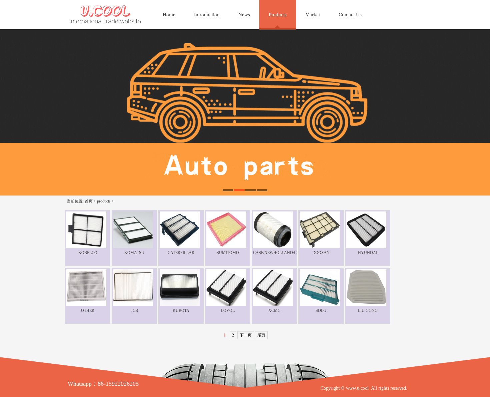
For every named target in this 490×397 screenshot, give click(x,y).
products (104, 201)
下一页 (246, 335)
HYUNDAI (367, 252)
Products (278, 14)
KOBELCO (87, 252)
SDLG (321, 310)
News (244, 14)
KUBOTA (181, 310)
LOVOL (228, 310)
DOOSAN (321, 252)
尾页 (261, 335)
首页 (89, 201)
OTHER (87, 310)
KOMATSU (134, 252)
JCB (134, 310)
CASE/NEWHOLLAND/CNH (278, 252)
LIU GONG (368, 310)
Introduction (207, 14)
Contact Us (350, 14)
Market (312, 14)
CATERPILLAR (181, 252)
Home (169, 14)
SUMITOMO (228, 252)
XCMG (274, 310)
